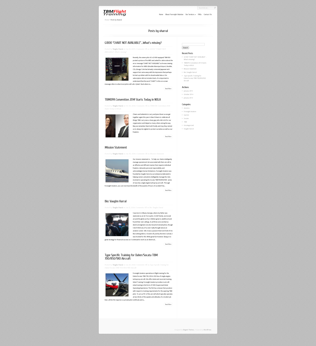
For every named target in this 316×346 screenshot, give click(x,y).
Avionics (186, 108)
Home (161, 14)
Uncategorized (189, 125)
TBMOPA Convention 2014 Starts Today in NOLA (133, 99)
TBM (185, 122)
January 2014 (188, 98)
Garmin (186, 115)
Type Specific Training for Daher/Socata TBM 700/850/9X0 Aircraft (131, 256)
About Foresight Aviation (174, 14)
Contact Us (208, 14)
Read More (168, 88)
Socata (186, 118)
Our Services (190, 14)
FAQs (200, 14)
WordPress (207, 330)
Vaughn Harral (118, 49)
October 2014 (188, 94)
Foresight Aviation (190, 111)
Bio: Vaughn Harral (115, 201)
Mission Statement (116, 147)
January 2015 (188, 91)
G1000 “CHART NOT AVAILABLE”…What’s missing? (133, 43)
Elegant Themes (188, 330)
